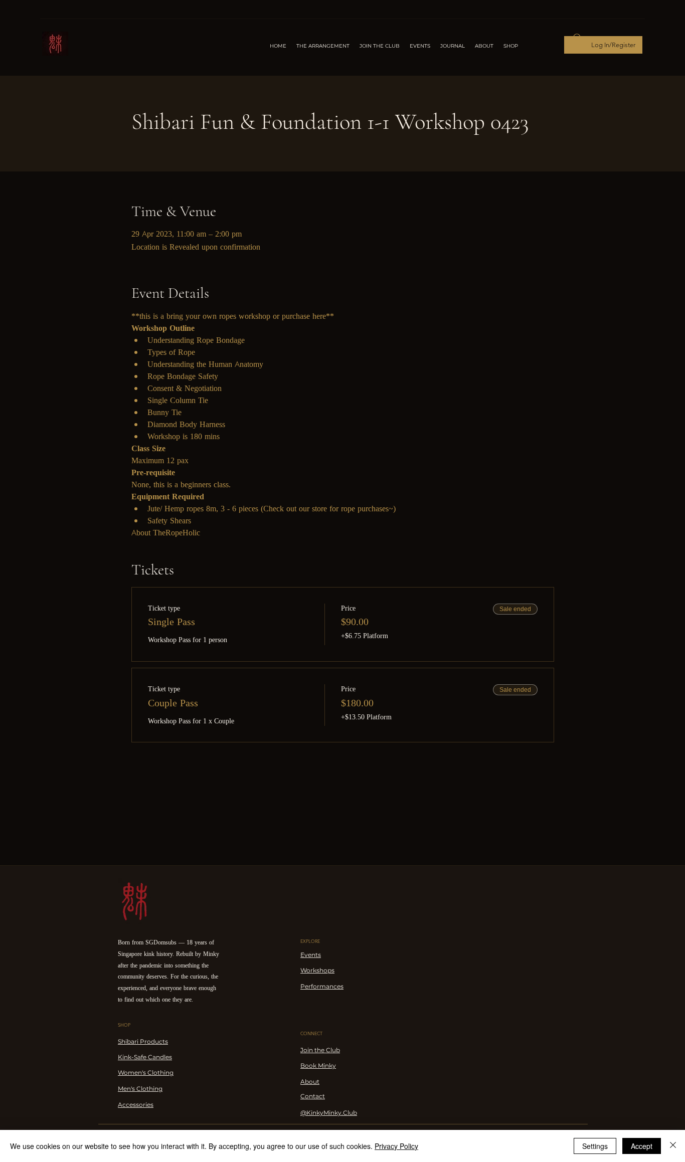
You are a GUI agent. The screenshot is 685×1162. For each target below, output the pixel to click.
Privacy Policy (396, 1146)
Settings (595, 1146)
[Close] (673, 1146)
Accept (641, 1146)
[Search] (577, 38)
